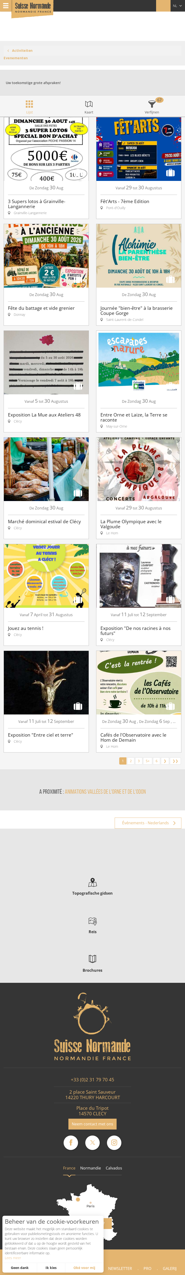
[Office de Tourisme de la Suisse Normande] (33, 9)
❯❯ (175, 761)
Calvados (114, 1168)
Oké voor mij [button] (84, 1267)
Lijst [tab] (29, 112)
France (69, 1168)
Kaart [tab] (89, 112)
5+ (148, 761)
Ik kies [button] (51, 1267)
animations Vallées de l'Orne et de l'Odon (105, 792)
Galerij (170, 1268)
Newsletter (120, 1268)
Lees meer (13, 1257)
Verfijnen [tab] (152, 112)
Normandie (90, 1168)
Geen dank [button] (20, 1267)
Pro (147, 1268)
